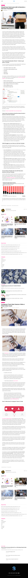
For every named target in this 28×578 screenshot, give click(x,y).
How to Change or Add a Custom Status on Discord (13, 555)
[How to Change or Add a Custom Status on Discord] (3, 556)
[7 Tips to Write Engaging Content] (3, 552)
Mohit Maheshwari (5, 10)
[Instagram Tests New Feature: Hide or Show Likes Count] (14, 317)
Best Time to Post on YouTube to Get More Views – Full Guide (14, 298)
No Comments (13, 307)
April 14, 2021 (15, 380)
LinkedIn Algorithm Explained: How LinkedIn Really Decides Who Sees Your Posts (7, 237)
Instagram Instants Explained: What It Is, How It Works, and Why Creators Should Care (16, 295)
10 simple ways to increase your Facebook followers (11, 285)
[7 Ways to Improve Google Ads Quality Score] (3, 560)
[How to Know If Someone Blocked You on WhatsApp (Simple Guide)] (14, 538)
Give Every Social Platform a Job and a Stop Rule (7, 249)
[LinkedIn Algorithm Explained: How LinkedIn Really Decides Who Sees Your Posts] (7, 231)
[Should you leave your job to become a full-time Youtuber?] (14, 20)
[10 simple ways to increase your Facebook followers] (14, 276)
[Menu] (2, 1)
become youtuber (4, 205)
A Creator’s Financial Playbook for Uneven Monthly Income (8, 509)
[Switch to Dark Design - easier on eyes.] (24, 1)
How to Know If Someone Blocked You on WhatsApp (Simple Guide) (13, 547)
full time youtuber (9, 205)
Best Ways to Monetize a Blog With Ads (20, 224)
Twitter (2, 528)
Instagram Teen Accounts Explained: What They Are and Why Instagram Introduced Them (7, 225)
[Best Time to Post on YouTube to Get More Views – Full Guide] (3, 299)
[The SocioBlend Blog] (14, 1)
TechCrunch (6, 353)
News (2, 262)
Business (2, 258)
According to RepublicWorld (6, 418)
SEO (1, 263)
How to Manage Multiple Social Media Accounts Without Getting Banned (20, 237)
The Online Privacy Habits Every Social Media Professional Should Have (9, 515)
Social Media (3, 5)
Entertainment (3, 522)
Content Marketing (3, 521)
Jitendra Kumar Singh (17, 575)
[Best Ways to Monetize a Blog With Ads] (21, 219)
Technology (2, 265)
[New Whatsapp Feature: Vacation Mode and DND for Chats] (3, 291)
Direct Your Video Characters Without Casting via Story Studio (8, 506)
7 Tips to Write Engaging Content (10, 551)
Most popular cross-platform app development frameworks (8, 246)
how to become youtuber (15, 205)
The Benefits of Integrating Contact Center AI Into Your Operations (9, 512)
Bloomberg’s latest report (11, 177)
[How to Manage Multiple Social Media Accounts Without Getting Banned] (21, 231)
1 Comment (19, 10)
